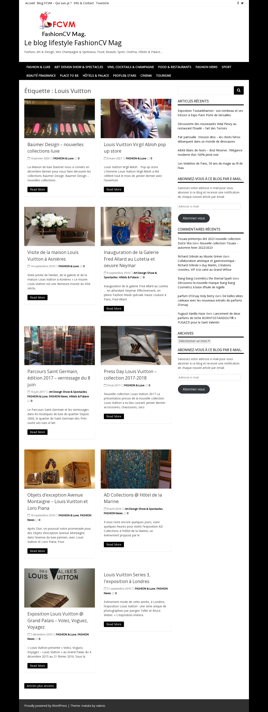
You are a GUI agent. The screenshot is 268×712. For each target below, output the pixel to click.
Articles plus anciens (40, 686)
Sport (226, 67)
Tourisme (102, 3)
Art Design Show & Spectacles (78, 67)
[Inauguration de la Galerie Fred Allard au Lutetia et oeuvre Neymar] (136, 226)
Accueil (30, 3)
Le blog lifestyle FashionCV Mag (73, 42)
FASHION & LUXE (38, 67)
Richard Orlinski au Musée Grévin (200, 256)
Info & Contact (84, 3)
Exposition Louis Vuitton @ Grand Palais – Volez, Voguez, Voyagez (57, 620)
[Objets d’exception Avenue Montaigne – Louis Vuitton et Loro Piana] (59, 469)
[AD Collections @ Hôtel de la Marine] (136, 469)
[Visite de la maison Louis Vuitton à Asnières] (59, 226)
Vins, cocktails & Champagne (130, 67)
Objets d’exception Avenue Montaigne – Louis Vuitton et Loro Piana (57, 501)
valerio (100, 706)
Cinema (146, 75)
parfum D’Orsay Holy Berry (196, 296)
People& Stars (124, 75)
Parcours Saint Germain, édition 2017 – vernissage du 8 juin (58, 378)
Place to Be (69, 75)
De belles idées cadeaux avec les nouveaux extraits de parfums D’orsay (210, 300)
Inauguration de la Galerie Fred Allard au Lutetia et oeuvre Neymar (131, 258)
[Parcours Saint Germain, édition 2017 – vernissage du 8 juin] (59, 345)
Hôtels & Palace (96, 75)
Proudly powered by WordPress (45, 706)
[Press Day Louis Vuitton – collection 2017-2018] (136, 345)
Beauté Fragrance (41, 75)
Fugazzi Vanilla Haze (191, 313)
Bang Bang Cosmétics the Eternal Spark (205, 278)
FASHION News (207, 67)
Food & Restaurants (174, 67)
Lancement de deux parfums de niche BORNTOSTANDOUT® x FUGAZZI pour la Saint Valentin (209, 318)
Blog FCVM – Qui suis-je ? (54, 3)
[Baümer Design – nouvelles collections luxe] (59, 118)
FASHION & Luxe (63, 158)
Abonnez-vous (194, 218)
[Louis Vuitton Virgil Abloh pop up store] (136, 118)
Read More (37, 189)
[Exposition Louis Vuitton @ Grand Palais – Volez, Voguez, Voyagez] (59, 588)
